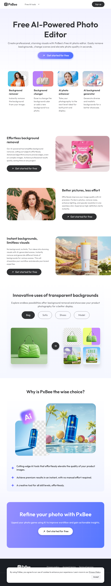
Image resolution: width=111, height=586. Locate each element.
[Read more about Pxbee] (10, 4)
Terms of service (86, 567)
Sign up (98, 4)
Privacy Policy (94, 572)
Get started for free (58, 55)
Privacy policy (53, 567)
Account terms (69, 567)
